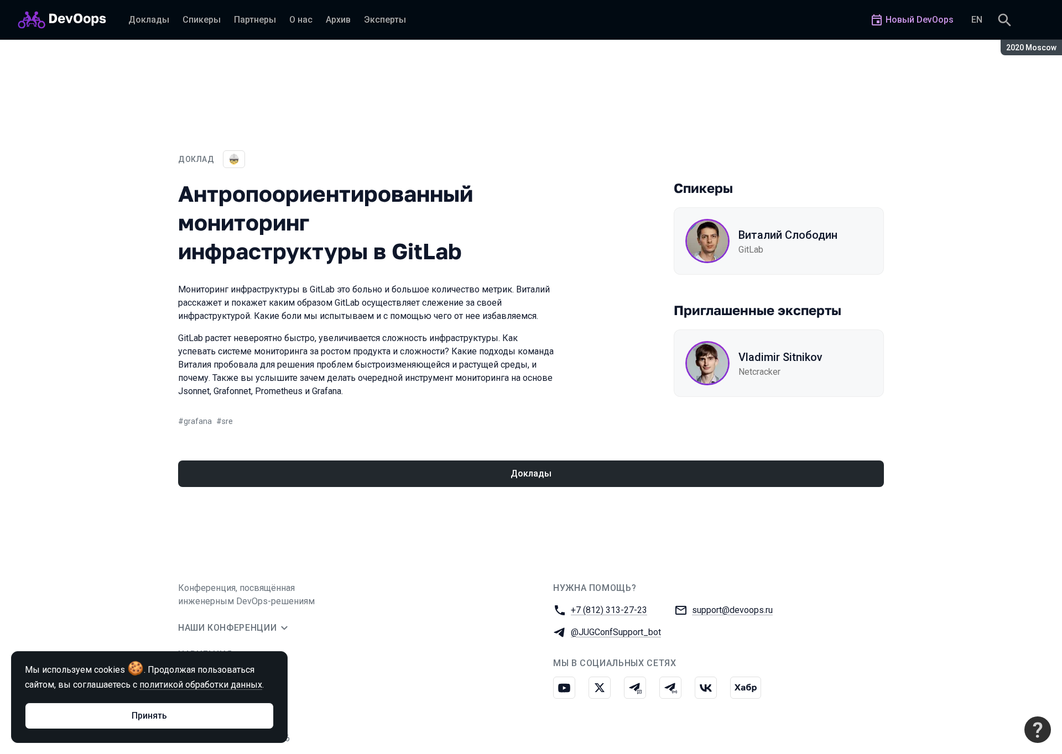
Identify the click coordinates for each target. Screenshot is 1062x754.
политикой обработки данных (200, 684)
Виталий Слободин (787, 235)
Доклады (531, 473)
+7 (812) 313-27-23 (609, 610)
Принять (149, 715)
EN (976, 19)
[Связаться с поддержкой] (1037, 729)
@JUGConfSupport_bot (616, 632)
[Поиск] (1004, 20)
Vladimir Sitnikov (780, 357)
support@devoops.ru (732, 610)
